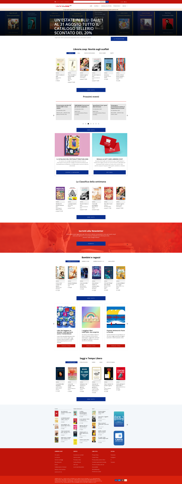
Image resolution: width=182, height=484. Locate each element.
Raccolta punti (58, 462)
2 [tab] (85, 123)
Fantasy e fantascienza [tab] (89, 53)
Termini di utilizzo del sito (98, 464)
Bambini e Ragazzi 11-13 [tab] (98, 261)
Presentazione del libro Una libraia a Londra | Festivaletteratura (117, 107)
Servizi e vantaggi (59, 459)
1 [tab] (83, 123)
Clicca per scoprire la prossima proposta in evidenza (179, 131)
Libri (91, 6)
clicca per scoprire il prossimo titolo (127, 115)
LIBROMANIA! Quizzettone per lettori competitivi (64, 106)
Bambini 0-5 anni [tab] (85, 261)
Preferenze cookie (96, 471)
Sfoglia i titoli (66, 346)
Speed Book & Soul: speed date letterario (82, 106)
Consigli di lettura (106, 6)
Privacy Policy (95, 455)
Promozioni (116, 6)
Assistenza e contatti (78, 455)
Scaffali (96, 6)
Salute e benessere (77, 408)
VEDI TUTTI (91, 90)
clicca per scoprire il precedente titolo (54, 115)
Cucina (56, 408)
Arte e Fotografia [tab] (111, 362)
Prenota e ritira (77, 459)
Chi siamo (57, 455)
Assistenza (67, 1)
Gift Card (75, 464)
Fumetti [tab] (112, 53)
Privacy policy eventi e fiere (98, 459)
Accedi (122, 1)
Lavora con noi (58, 472)
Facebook (113, 455)
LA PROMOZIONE (119, 39)
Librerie (57, 1)
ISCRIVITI (91, 243)
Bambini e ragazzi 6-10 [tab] (73, 261)
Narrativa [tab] (71, 53)
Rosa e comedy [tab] (102, 53)
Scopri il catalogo (72, 172)
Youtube (113, 462)
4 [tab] (90, 123)
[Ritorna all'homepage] (64, 6)
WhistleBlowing (95, 469)
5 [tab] (93, 123)
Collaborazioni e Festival (60, 467)
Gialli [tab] (78, 53)
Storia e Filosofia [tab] (84, 362)
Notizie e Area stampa (60, 469)
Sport (93, 408)
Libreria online (76, 457)
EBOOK (125, 6)
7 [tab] (98, 123)
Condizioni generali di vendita (99, 462)
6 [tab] (96, 123)
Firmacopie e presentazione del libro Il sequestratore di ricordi (99, 107)
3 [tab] (88, 123)
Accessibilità (95, 467)
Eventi (62, 1)
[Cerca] (107, 2)
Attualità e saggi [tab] (71, 362)
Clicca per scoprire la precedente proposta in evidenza (2, 131)
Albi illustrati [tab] (111, 261)
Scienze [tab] (93, 362)
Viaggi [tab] (101, 362)
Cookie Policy (95, 457)
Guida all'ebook (77, 462)
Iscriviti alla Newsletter (78, 467)
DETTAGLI (109, 172)
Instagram (113, 457)
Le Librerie (57, 457)
